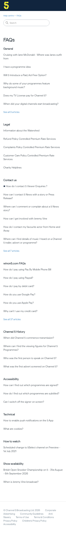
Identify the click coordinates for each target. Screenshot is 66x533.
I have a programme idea (17, 66)
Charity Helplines (12, 167)
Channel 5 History (14, 331)
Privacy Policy (10, 520)
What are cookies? (13, 428)
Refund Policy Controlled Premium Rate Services (29, 138)
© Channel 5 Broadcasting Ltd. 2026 (21, 510)
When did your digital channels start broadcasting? (30, 103)
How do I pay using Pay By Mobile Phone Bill (27, 269)
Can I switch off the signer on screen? (23, 401)
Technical (9, 414)
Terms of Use (22, 517)
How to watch (11, 441)
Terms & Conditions (44, 517)
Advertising (9, 513)
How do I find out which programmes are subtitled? (31, 393)
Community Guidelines (31, 513)
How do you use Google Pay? (19, 294)
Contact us (10, 180)
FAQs (19, 15)
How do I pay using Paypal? (18, 277)
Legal (6, 124)
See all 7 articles (11, 251)
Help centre (8, 15)
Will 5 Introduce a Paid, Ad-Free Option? (25, 75)
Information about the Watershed (21, 130)
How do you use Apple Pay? (18, 302)
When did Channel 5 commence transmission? (28, 337)
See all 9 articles (11, 112)
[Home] (6, 5)
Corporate (50, 510)
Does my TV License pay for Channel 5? (25, 95)
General (8, 48)
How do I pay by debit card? (18, 286)
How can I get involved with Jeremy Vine (25, 218)
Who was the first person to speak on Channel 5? (29, 358)
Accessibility (11, 379)
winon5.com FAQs (14, 263)
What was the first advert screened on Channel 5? (30, 366)
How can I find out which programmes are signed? (30, 385)
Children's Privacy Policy (34, 520)
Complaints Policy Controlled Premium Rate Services (31, 147)
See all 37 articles (12, 319)
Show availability (13, 463)
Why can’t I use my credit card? (20, 311)
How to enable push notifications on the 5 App (28, 420)
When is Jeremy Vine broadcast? (21, 481)
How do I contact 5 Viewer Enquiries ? (26, 186)
